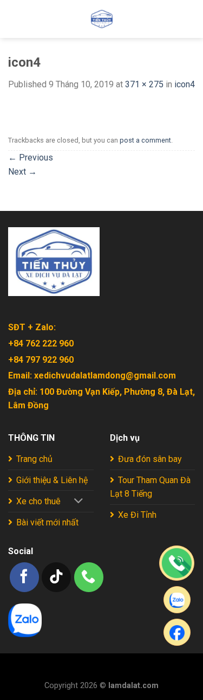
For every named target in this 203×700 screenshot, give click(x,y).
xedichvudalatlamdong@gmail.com (105, 375)
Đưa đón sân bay (150, 459)
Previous (30, 157)
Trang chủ (34, 459)
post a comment (145, 140)
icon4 (184, 84)
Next (22, 171)
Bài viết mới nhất (47, 522)
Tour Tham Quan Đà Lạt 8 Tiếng (150, 487)
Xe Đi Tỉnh (137, 515)
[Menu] (14, 18)
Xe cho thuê (38, 501)
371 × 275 (144, 84)
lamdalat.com (133, 685)
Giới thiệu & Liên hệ (52, 480)
